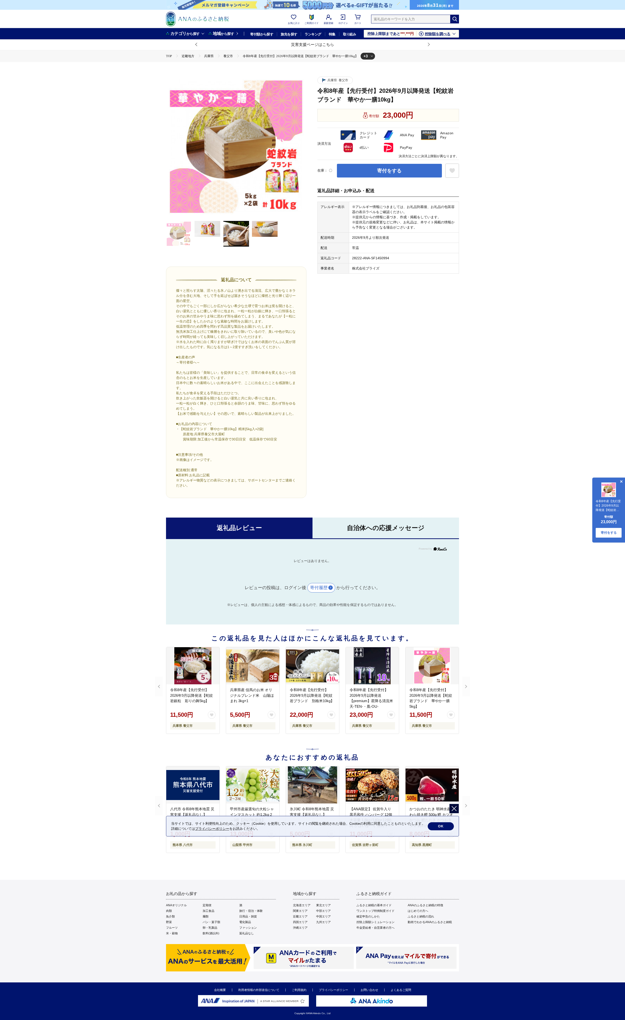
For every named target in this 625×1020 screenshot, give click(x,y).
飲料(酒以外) (211, 933)
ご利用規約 (299, 990)
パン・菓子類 (211, 922)
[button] (196, 44)
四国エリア (300, 922)
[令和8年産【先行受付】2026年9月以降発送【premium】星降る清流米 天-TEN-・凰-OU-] (372, 665)
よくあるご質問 (401, 990)
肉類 (169, 911)
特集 (332, 34)
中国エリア (323, 916)
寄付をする (389, 170)
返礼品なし (246, 933)
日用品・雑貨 (248, 916)
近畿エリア (300, 916)
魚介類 (170, 916)
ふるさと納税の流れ (421, 916)
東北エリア (323, 905)
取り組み (349, 34)
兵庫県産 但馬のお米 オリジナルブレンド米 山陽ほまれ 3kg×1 (252, 695)
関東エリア (300, 911)
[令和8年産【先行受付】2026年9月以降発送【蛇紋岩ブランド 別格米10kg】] (312, 665)
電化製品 (245, 922)
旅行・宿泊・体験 (251, 911)
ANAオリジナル (176, 905)
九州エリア (323, 922)
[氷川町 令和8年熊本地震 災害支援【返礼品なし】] (312, 784)
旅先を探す (289, 34)
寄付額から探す (261, 34)
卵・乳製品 (210, 927)
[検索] (454, 19)
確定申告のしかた (368, 916)
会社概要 (220, 990)
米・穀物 (172, 933)
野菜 (169, 922)
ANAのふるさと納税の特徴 (425, 905)
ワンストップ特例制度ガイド (375, 911)
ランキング (313, 34)
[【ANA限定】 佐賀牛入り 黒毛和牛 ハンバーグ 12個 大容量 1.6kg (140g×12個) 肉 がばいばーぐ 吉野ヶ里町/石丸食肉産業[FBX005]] (372, 784)
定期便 (207, 905)
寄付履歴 (319, 587)
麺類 (205, 916)
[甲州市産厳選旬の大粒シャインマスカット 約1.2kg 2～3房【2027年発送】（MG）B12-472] (252, 784)
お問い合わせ (369, 990)
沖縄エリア (300, 927)
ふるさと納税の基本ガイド (374, 905)
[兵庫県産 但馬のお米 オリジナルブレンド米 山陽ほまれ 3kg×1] (252, 665)
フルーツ (172, 927)
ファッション (248, 927)
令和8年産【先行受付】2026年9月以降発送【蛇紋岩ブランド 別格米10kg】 (312, 695)
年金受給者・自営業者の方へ (375, 927)
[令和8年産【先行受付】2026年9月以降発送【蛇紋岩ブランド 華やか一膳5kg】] (432, 665)
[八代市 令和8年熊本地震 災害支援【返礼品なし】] (192, 784)
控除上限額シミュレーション (375, 922)
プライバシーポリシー (333, 990)
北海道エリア (302, 905)
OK (441, 826)
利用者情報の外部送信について (258, 990)
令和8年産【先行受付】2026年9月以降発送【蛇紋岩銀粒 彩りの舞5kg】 (191, 695)
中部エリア (323, 911)
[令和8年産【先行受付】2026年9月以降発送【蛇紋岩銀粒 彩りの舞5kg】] (192, 665)
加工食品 (208, 911)
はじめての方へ (418, 911)
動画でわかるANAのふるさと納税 (430, 922)
